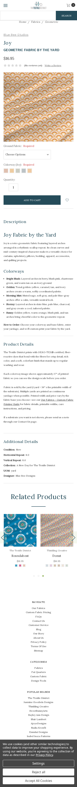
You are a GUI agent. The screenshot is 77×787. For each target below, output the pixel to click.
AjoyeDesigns (38, 723)
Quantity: (9, 179)
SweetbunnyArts (38, 710)
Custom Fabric (38, 676)
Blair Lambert (38, 719)
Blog (38, 629)
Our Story (38, 633)
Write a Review (53, 65)
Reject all (38, 772)
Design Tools (38, 680)
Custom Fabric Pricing (38, 612)
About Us (38, 637)
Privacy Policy (38, 641)
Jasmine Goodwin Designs (38, 702)
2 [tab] (38, 576)
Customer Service (39, 625)
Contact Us (38, 620)
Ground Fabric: (19, 146)
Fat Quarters (38, 672)
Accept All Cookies (38, 781)
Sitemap (38, 650)
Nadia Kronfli (38, 727)
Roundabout (20, 556)
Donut (56, 556)
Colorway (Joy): (19, 164)
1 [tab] (34, 576)
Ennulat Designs (38, 732)
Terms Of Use (38, 646)
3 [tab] (43, 576)
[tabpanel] (56, 541)
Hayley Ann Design (38, 714)
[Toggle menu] (5, 5)
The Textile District (38, 698)
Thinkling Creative (38, 706)
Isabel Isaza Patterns (38, 736)
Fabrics (38, 667)
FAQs (38, 616)
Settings (38, 763)
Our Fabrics (38, 608)
